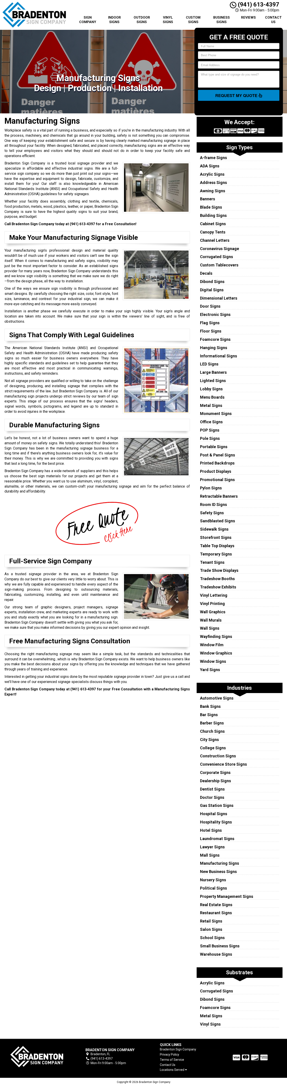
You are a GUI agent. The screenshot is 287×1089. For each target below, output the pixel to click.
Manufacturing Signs (219, 863)
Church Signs (212, 731)
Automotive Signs (216, 698)
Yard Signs (210, 669)
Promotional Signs (217, 479)
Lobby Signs (211, 389)
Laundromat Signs (217, 838)
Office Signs (211, 421)
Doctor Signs (212, 797)
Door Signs (210, 306)
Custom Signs (193, 19)
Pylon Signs (211, 488)
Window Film (212, 644)
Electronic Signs (215, 314)
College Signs (213, 747)
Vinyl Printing (212, 603)
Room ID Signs (213, 504)
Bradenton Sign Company (178, 1049)
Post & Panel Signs (217, 455)
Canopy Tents (212, 232)
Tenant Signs (212, 562)
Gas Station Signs (216, 805)
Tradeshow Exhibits (218, 587)
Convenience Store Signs (223, 764)
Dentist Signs (212, 789)
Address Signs (213, 182)
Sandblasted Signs (217, 521)
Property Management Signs (226, 896)
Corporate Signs (215, 772)
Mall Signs (210, 855)
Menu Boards (212, 397)
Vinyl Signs (168, 19)
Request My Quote (237, 95)
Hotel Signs (211, 830)
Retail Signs (211, 921)
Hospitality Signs (216, 822)
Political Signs (213, 888)
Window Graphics (216, 653)
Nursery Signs (213, 879)
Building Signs (213, 215)
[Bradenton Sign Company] (36, 1056)
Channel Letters (214, 240)
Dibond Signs (212, 281)
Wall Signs (209, 628)
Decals (206, 273)
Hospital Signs (213, 813)
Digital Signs (212, 289)
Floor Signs (210, 331)
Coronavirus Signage (219, 248)
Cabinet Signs (213, 223)
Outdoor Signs (142, 19)
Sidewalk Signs (214, 529)
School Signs (212, 937)
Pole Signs (210, 438)
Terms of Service (172, 1059)
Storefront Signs (215, 537)
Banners (207, 199)
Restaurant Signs (216, 912)
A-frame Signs (213, 157)
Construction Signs (218, 756)
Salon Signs (211, 929)
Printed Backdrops (217, 463)
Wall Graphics (212, 611)
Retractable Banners (219, 496)
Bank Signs (210, 706)
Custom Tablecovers (219, 265)
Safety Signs (212, 512)
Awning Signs (212, 190)
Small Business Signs (219, 946)
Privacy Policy (169, 1054)
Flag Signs (210, 322)
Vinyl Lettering (213, 595)
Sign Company (87, 19)
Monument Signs (216, 413)
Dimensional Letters (218, 298)
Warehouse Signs (216, 954)
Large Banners (213, 372)
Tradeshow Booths (217, 578)
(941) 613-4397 (257, 4)
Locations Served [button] (172, 1070)
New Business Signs (218, 871)
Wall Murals (211, 620)
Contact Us (273, 19)
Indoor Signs (114, 19)
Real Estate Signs (216, 904)
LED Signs (209, 364)
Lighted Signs (213, 380)
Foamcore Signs (215, 339)
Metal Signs (211, 405)
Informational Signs (218, 356)
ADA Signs (209, 166)
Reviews (248, 17)
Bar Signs (209, 714)
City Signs (209, 739)
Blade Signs (211, 207)
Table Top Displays (217, 545)
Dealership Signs (215, 780)
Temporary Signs (216, 554)
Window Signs (213, 661)
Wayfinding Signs (216, 636)
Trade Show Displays (219, 570)
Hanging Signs (213, 347)
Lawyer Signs (212, 847)
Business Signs (221, 19)
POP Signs (209, 430)
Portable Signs (213, 446)
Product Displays (215, 471)
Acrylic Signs (212, 174)
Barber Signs (212, 723)
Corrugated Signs (216, 256)
